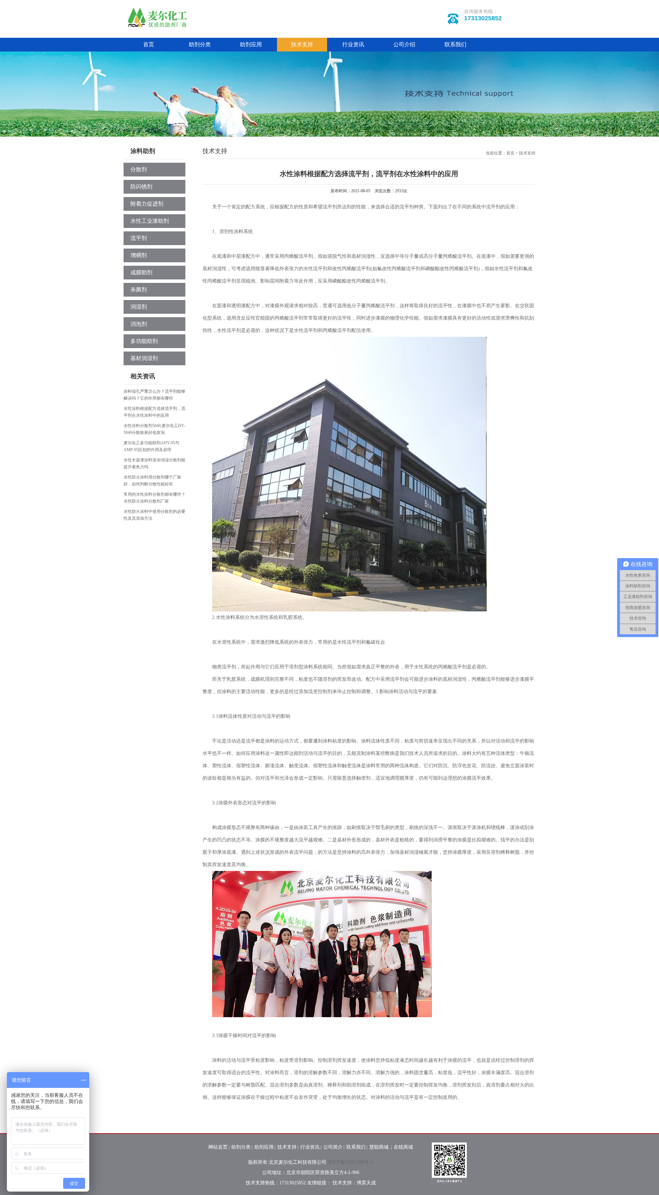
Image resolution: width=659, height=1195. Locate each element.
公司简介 (333, 1147)
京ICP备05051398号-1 (350, 1162)
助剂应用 (251, 44)
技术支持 (302, 44)
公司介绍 (404, 44)
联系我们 (455, 44)
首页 (148, 44)
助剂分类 (200, 44)
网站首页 (218, 1147)
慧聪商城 (379, 1147)
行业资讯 (353, 44)
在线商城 (403, 1147)
